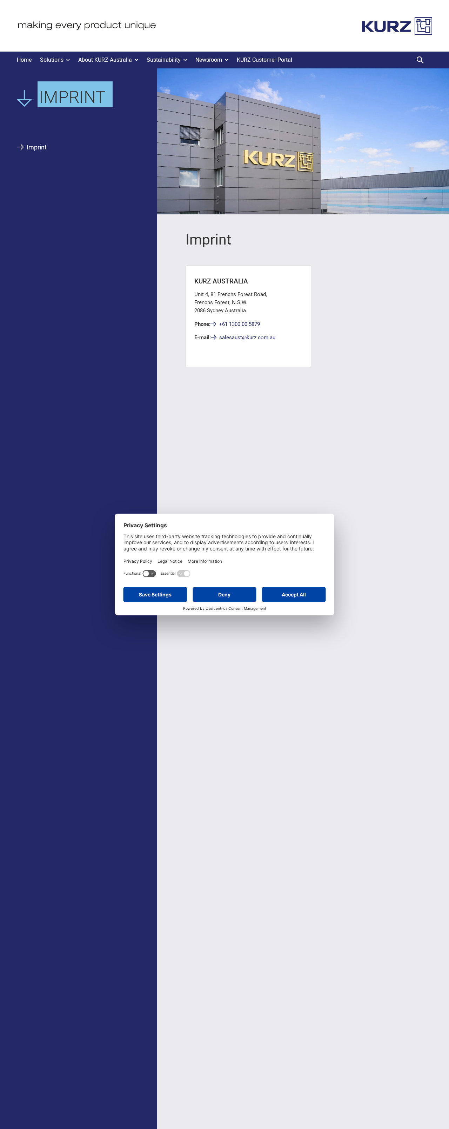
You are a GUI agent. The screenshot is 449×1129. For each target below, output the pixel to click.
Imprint (37, 147)
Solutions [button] (51, 59)
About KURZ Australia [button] (105, 59)
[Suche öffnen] (420, 60)
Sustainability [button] (164, 59)
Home (24, 59)
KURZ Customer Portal (264, 59)
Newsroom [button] (208, 59)
